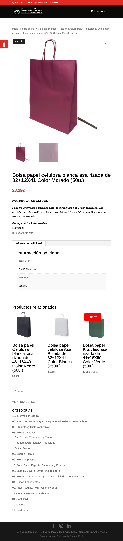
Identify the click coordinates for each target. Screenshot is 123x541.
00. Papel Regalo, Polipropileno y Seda (34, 487)
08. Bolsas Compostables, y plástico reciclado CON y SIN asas (48, 476)
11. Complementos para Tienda (30, 493)
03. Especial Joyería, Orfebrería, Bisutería (36, 470)
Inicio (15, 29)
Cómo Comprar (87, 532)
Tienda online (27, 29)
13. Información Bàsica (25, 415)
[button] (4, 44)
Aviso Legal (71, 532)
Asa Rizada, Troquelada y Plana (33, 437)
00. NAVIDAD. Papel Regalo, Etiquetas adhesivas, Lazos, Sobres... (50, 421)
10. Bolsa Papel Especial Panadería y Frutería (39, 465)
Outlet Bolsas (22, 448)
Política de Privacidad (51, 532)
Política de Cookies (26, 532)
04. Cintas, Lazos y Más (26, 482)
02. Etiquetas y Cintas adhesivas (31, 427)
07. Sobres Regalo (23, 454)
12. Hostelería (20, 510)
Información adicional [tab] (29, 243)
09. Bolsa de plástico (24, 459)
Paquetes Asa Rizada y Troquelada (77, 29)
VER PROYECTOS (23, 402)
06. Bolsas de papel (46, 29)
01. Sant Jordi (20, 499)
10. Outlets (18, 504)
